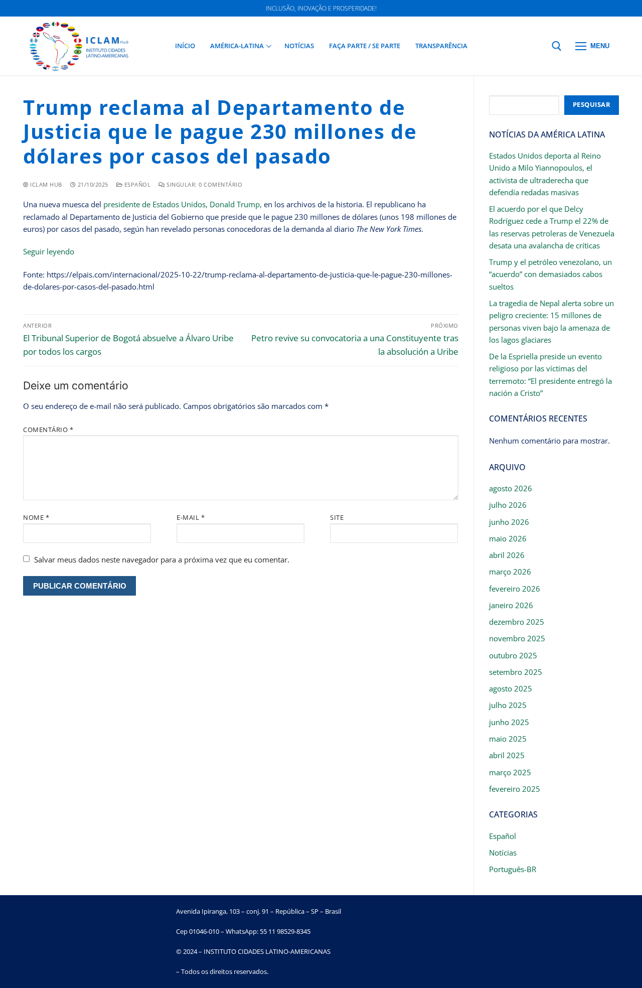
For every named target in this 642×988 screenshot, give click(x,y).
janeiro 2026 (511, 605)
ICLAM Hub (45, 184)
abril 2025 (507, 755)
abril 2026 (507, 555)
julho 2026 (508, 505)
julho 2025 (508, 705)
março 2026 (510, 572)
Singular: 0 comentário (203, 184)
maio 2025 (508, 739)
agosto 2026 (510, 488)
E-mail (191, 517)
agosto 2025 (510, 688)
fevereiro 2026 (514, 589)
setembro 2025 (515, 672)
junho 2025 (509, 722)
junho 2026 (509, 522)
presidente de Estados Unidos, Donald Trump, (181, 204)
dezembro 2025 (516, 622)
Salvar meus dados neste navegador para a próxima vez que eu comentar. (161, 559)
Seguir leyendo (48, 251)
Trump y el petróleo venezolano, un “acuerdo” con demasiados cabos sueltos (550, 274)
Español (136, 184)
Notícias (503, 853)
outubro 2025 (513, 655)
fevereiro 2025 (514, 789)
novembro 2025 (517, 638)
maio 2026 (508, 538)
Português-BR (512, 869)
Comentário (48, 429)
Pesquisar (592, 104)
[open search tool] (557, 46)
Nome (36, 517)
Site (337, 517)
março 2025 (510, 772)
